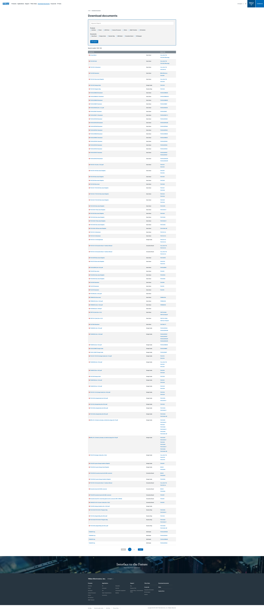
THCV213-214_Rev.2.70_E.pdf (96, 164)
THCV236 (162, 190)
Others (125, 30)
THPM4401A (163, 301)
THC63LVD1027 (163, 152)
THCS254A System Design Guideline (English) (100, 479)
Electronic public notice (98, 608)
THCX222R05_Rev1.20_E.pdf (96, 267)
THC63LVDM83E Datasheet (96, 100)
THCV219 (162, 176)
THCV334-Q (163, 235)
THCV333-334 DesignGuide (96, 239)
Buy (131, 585)
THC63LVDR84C (164, 137)
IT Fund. (59, 3)
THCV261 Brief (93, 61)
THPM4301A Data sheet (95, 297)
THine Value (33, 3)
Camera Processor (116, 30)
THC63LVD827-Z (164, 115)
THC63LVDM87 (163, 104)
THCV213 (162, 164)
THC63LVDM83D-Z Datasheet (97, 96)
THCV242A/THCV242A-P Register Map (99, 519)
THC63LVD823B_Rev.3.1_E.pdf (97, 107)
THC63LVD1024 (163, 148)
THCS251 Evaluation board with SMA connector (100, 495)
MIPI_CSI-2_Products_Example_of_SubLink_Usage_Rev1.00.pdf (104, 437)
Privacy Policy (116, 608)
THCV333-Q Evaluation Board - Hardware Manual (101, 245)
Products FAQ (133, 588)
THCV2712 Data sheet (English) (97, 261)
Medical (117, 592)
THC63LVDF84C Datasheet (96, 130)
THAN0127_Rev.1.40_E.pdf (96, 370)
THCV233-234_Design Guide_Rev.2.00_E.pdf (100, 392)
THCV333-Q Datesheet (95, 232)
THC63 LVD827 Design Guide (96, 352)
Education (118, 585)
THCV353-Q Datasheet (95, 67)
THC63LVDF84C (164, 130)
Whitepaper (139, 36)
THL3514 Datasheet (94, 289)
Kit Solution (142, 30)
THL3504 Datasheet (94, 282)
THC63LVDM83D (164, 92)
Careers (146, 594)
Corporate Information (149, 589)
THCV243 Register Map (95, 89)
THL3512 (162, 286)
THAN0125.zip (92, 539)
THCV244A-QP (163, 228)
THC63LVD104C (164, 141)
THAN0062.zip (92, 535)
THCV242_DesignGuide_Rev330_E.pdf (98, 404)
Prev (123, 549)
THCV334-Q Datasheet (95, 235)
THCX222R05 (163, 267)
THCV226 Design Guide (95, 376)
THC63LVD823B (164, 107)
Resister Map (112, 36)
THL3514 (162, 289)
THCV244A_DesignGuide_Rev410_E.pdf (99, 414)
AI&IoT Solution (133, 30)
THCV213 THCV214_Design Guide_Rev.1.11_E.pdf (101, 356)
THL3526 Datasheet (94, 73)
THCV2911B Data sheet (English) (97, 257)
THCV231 (162, 187)
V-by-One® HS (163, 55)
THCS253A (162, 275)
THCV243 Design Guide (95, 85)
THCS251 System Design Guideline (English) (100, 463)
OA (102, 590)
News (159, 587)
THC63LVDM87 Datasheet (96, 104)
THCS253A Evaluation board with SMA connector (101, 473)
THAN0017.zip (92, 531)
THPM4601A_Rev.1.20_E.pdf (96, 304)
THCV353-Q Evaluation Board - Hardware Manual (101, 482)
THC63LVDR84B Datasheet (96, 133)
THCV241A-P (163, 209)
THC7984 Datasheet (94, 324)
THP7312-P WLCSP (164, 320)
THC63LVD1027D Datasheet (96, 158)
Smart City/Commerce (106, 592)
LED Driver (107, 30)
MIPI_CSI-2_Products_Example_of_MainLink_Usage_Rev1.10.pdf (104, 420)
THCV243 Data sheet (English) (97, 79)
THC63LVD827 (163, 111)
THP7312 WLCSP (164, 314)
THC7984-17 (163, 324)
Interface (94, 30)
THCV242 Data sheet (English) (97, 213)
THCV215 (162, 170)
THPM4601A (163, 304)
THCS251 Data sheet (94, 271)
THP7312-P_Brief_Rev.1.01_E (96, 318)
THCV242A (162, 217)
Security (117, 588)
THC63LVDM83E (164, 100)
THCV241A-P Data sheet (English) (97, 209)
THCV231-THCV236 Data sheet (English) (99, 187)
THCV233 (162, 193)
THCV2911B (163, 257)
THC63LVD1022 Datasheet (96, 145)
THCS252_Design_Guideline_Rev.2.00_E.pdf (100, 506)
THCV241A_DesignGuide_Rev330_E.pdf (99, 398)
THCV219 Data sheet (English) (97, 176)
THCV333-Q (163, 232)
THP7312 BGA (163, 312)
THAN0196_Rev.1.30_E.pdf (96, 380)
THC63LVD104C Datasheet (96, 141)
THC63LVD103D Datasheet (96, 118)
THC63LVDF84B (164, 126)
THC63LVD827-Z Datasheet (96, 115)
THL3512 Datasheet (94, 286)
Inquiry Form (161, 591)
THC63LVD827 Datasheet (96, 111)
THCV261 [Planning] (164, 57)
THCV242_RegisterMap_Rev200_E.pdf (98, 516)
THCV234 (162, 196)
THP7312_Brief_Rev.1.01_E (96, 312)
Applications (20, 3)
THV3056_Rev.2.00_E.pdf (96, 293)
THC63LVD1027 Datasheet (96, 152)
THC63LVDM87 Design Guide (96, 348)
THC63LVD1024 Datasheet (96, 148)
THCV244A (162, 224)
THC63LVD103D (163, 118)
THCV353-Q (163, 69)
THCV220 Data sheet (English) (97, 180)
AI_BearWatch (93, 55)
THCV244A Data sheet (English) (97, 224)
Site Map (89, 608)
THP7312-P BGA (163, 318)
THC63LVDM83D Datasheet (96, 92)
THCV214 (162, 166)
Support (27, 3)
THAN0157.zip (92, 543)
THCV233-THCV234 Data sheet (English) (99, 193)
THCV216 (162, 173)
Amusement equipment (121, 590)
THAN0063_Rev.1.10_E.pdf (96, 328)
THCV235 (162, 200)
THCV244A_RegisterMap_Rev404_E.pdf (99, 525)
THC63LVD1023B (164, 122)
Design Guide (102, 36)
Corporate (53, 3)
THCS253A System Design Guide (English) (99, 467)
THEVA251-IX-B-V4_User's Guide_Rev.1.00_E (100, 502)
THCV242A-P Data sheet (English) (97, 220)
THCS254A (162, 278)
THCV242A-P (163, 220)
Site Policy (108, 608)
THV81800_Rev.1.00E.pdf (96, 308)
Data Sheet (94, 36)
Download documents (44, 3)
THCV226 (162, 184)
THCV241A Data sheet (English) (97, 206)
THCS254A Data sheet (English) (97, 278)
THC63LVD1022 (163, 145)
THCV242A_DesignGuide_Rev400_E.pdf (99, 408)
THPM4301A (163, 297)
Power (100, 30)
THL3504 (162, 282)
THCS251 (162, 271)
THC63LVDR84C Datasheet (96, 137)
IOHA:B (161, 467)
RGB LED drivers (163, 73)
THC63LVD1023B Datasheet (96, 122)
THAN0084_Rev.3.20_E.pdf (96, 334)
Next (140, 549)
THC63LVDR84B (164, 133)
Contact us (260, 3)
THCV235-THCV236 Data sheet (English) (99, 200)
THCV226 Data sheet (95, 184)
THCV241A (162, 206)
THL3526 (162, 75)
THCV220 (162, 180)
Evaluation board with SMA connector (98, 489)
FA (102, 585)
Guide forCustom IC (251, 4)
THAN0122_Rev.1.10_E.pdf (96, 344)
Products (14, 3)
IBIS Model (120, 36)
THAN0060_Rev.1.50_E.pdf (96, 362)
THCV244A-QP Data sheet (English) (98, 228)
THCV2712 (162, 261)
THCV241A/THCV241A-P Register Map (98, 509)
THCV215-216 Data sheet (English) (97, 170)
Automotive (104, 595)
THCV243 (162, 81)
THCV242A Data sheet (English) (97, 217)
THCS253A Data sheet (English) (97, 275)
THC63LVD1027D (164, 158)
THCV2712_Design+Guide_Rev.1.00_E (98, 455)
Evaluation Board (129, 36)
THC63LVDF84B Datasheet (96, 126)
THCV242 (162, 213)
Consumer (104, 588)
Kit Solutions (90, 597)
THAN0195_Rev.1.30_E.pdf (96, 386)
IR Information (147, 592)
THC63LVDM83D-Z (164, 96)
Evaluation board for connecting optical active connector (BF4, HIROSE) (106, 498)
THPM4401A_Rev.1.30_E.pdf (96, 301)
